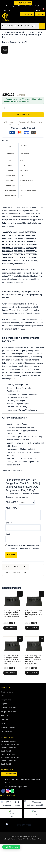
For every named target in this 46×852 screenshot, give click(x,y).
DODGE (5, 140)
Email (8, 534)
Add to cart (23, 115)
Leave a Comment (9, 42)
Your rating (11, 502)
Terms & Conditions (25, 839)
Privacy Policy (37, 839)
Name (8, 523)
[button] (44, 18)
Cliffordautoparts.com (25, 836)
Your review (12, 508)
